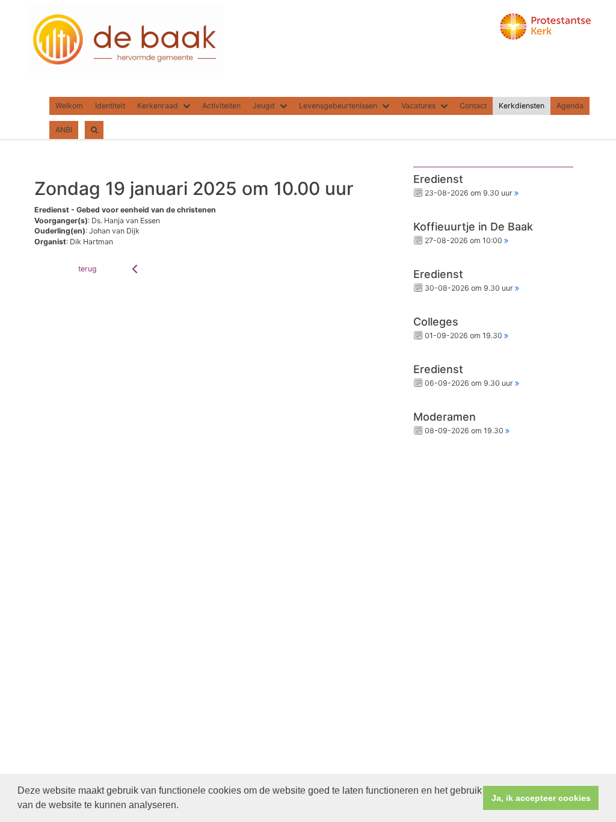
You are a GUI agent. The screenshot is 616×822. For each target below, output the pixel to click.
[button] (183, 806)
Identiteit (110, 105)
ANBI (63, 129)
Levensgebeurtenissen (338, 105)
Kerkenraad (157, 105)
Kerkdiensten (521, 105)
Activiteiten (221, 105)
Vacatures (418, 105)
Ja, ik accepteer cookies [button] (541, 798)
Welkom (69, 105)
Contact (473, 105)
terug (87, 268)
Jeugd (264, 105)
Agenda (570, 105)
